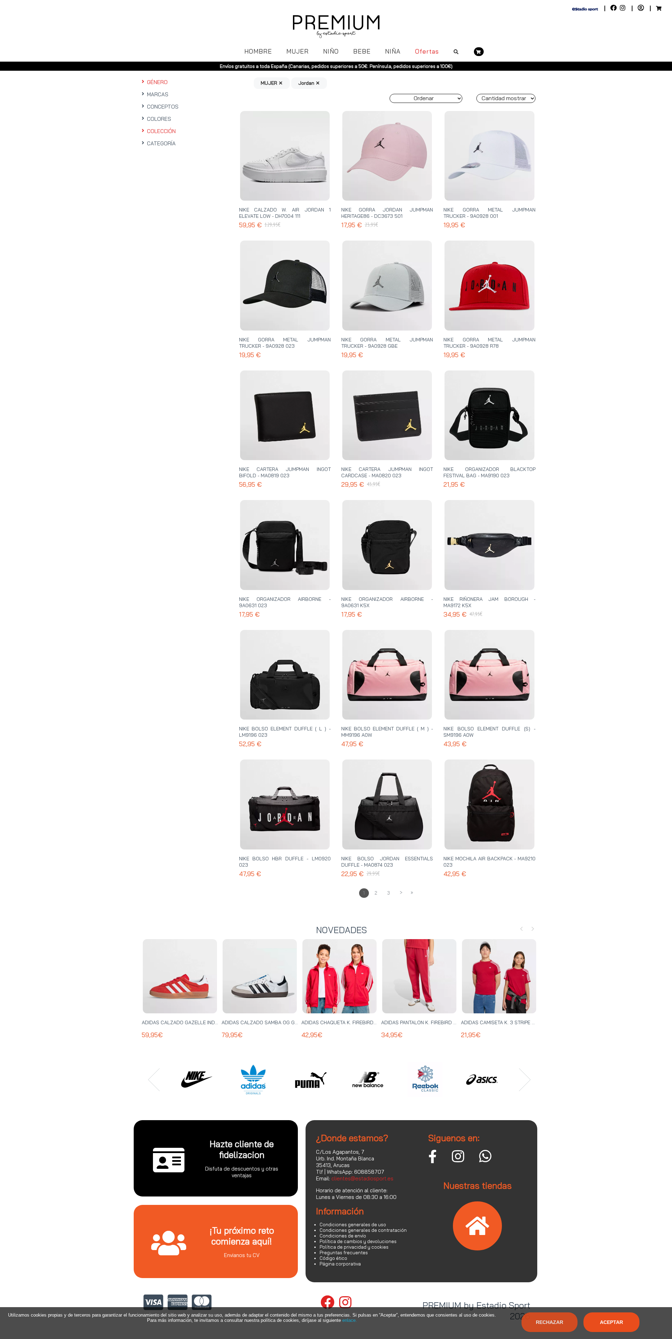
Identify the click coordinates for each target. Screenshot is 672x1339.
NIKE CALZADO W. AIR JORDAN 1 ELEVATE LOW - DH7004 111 (285, 213)
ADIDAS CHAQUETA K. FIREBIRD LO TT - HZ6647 (356, 1022)
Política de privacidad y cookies (354, 1247)
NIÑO (331, 51)
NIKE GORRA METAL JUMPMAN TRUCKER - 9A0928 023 (285, 343)
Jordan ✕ (309, 83)
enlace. (349, 1320)
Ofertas (427, 51)
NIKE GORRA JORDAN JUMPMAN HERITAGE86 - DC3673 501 (387, 213)
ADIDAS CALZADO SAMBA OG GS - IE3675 (270, 1022)
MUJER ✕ (272, 83)
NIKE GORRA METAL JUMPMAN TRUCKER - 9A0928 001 (489, 213)
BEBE (362, 51)
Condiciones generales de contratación (363, 1230)
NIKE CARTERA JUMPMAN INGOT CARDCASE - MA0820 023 (387, 472)
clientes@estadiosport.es (362, 1178)
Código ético (333, 1258)
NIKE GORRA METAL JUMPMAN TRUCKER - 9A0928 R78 (489, 343)
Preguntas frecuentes (344, 1252)
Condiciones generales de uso (353, 1224)
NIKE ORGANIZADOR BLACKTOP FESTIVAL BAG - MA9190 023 (489, 472)
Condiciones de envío (343, 1236)
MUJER (297, 51)
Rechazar (549, 1322)
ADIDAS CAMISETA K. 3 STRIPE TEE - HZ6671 (511, 1022)
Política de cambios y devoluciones (358, 1241)
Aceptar (611, 1322)
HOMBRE (258, 51)
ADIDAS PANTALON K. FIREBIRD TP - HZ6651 (431, 1022)
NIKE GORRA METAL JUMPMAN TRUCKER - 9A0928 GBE (387, 343)
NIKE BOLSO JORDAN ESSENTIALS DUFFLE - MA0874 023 (387, 861)
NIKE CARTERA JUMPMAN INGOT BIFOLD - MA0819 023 (285, 472)
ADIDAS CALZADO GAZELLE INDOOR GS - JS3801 (198, 1022)
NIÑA (393, 51)
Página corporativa (340, 1264)
